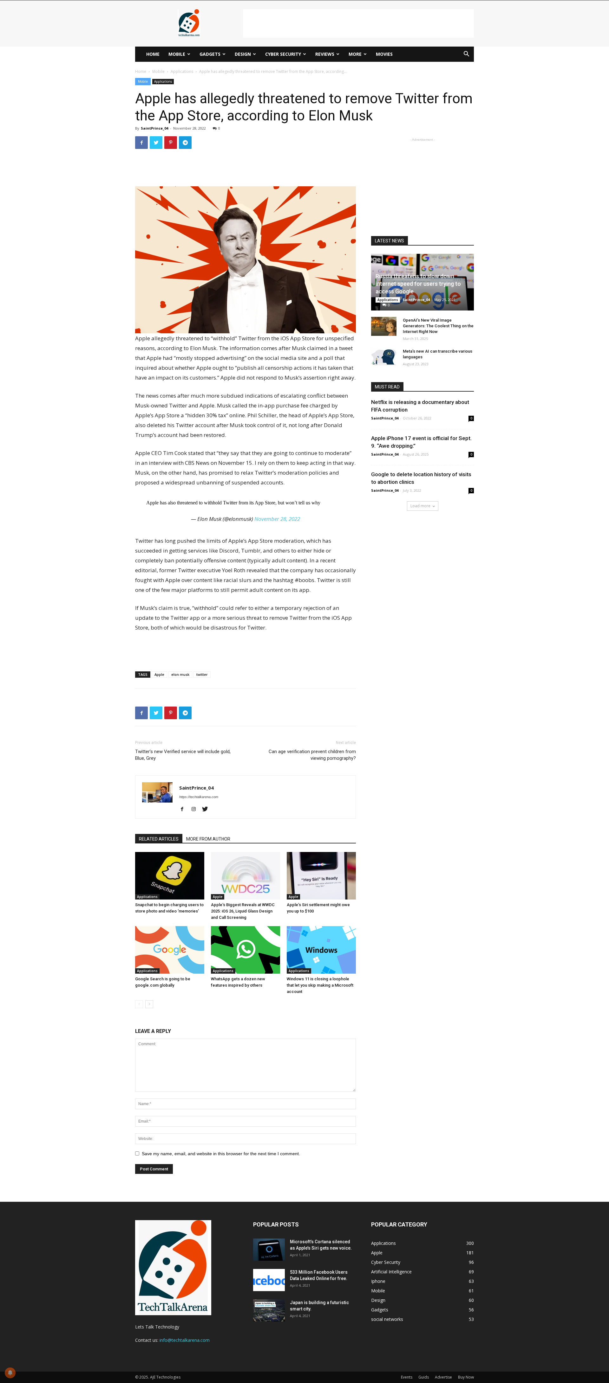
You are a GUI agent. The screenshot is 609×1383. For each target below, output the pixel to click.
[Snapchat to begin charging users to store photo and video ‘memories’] (169, 876)
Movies (384, 54)
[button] (466, 55)
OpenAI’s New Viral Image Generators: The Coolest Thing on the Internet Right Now (438, 326)
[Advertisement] (358, 23)
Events (406, 1377)
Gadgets (210, 54)
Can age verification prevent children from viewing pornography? (312, 755)
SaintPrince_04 (154, 128)
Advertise (443, 1377)
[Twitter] (207, 809)
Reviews (324, 54)
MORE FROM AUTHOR (208, 839)
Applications (182, 71)
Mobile (176, 54)
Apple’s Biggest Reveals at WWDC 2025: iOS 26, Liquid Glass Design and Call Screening (243, 911)
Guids (423, 1377)
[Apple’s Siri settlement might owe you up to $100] (321, 876)
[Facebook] (184, 809)
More (355, 54)
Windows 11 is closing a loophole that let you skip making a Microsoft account (320, 985)
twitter (202, 674)
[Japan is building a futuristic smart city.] (269, 1310)
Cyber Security (283, 54)
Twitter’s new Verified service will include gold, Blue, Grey (183, 755)
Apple (159, 674)
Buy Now (466, 1377)
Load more (420, 506)
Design (243, 54)
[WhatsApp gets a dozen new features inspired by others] (245, 950)
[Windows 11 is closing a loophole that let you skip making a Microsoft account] (321, 950)
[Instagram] (196, 809)
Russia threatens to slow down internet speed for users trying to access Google (418, 284)
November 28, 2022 (277, 518)
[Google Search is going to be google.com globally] (169, 950)
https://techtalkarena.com (198, 797)
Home (153, 54)
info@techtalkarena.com (185, 1340)
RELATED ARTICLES (159, 839)
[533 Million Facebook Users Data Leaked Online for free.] (269, 1280)
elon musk (180, 674)
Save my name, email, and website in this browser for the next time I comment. (221, 1153)
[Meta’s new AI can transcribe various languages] (383, 357)
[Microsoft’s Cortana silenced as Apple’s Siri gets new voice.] (269, 1250)
